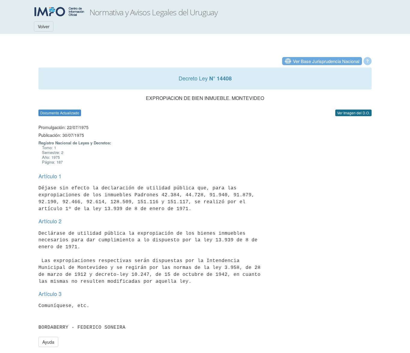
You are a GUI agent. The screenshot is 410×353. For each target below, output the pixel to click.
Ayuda (48, 342)
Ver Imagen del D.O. (353, 112)
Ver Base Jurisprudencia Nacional (326, 61)
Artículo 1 (50, 176)
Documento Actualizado (59, 112)
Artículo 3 (50, 293)
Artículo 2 (50, 221)
